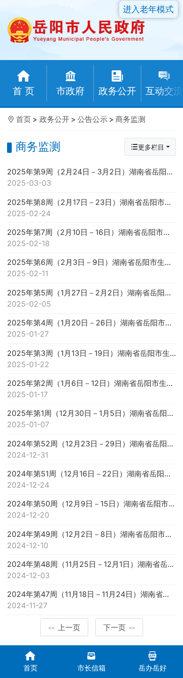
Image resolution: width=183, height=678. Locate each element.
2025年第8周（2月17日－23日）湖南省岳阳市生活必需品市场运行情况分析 (91, 207)
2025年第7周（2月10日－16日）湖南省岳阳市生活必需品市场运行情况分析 (91, 237)
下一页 (119, 627)
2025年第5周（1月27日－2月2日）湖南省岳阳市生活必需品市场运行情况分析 (91, 298)
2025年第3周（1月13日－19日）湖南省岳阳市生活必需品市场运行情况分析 (91, 358)
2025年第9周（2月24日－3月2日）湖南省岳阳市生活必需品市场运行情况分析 (91, 177)
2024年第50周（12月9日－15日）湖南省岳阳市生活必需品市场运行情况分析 (91, 509)
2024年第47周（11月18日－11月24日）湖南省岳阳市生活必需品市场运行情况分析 (91, 599)
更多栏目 (151, 147)
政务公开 (54, 119)
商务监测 (130, 119)
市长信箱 (91, 667)
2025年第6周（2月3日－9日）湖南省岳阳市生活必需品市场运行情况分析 (91, 267)
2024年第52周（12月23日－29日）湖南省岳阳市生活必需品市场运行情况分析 (91, 449)
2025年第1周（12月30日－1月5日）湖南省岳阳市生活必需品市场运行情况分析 (91, 418)
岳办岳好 (152, 667)
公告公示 (92, 119)
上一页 (64, 627)
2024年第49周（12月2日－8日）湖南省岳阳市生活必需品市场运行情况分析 (91, 539)
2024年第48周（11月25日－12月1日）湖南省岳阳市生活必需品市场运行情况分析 (91, 569)
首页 (23, 119)
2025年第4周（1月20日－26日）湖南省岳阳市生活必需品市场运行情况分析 (91, 328)
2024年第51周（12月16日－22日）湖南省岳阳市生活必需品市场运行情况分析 (91, 479)
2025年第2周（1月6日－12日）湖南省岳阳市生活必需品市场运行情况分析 (91, 388)
